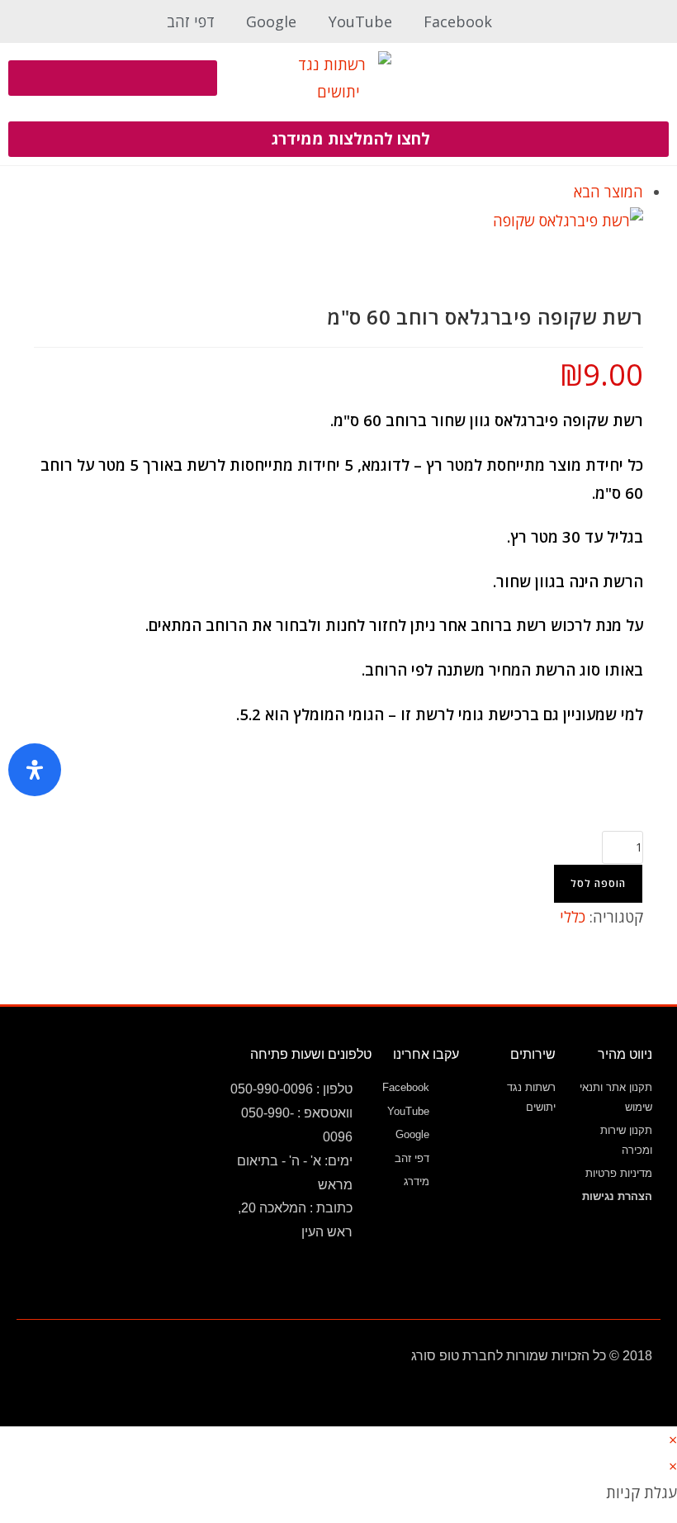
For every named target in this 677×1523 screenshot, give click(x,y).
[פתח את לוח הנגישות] (34, 769)
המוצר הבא (608, 192)
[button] (564, 78)
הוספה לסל (598, 883)
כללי (572, 917)
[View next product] (564, 192)
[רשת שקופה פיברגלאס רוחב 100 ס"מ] (568, 219)
